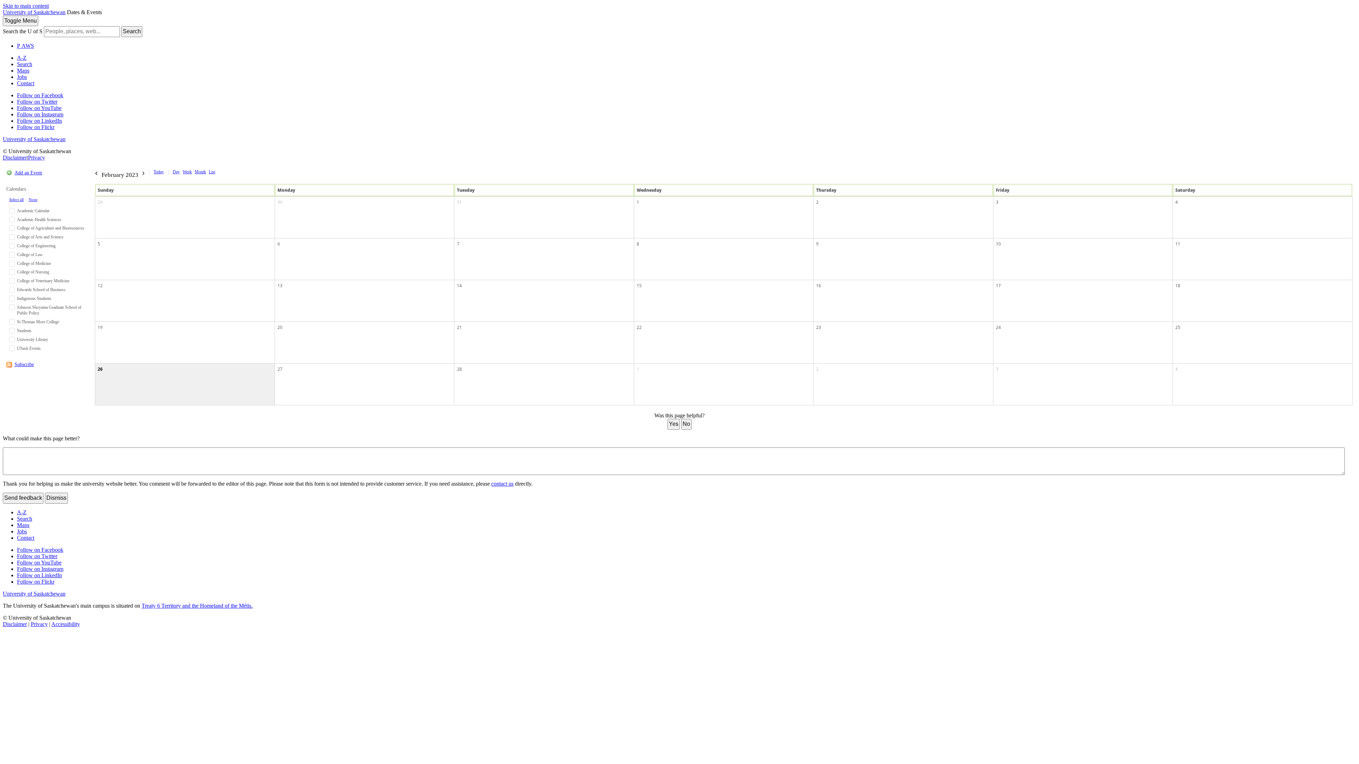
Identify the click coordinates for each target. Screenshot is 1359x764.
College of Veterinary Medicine (43, 280)
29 (100, 202)
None (33, 199)
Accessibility (65, 624)
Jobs (22, 77)
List (212, 172)
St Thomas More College (38, 321)
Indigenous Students (34, 298)
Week (187, 172)
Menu (20, 21)
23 (818, 327)
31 (459, 202)
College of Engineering (36, 245)
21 (459, 327)
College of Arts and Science (40, 237)
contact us (502, 484)
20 (279, 327)
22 (639, 327)
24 (998, 327)
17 (998, 286)
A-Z (22, 58)
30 (279, 202)
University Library (32, 339)
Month (200, 172)
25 (1177, 327)
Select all (16, 199)
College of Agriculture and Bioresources (50, 228)
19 (100, 327)
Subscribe (24, 364)
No (686, 424)
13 (279, 286)
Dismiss (56, 498)
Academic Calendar (33, 210)
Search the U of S (22, 31)
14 (459, 286)
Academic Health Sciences (39, 219)
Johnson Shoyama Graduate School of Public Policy (49, 310)
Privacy (36, 158)
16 (818, 286)
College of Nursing (33, 272)
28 (459, 369)
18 (1177, 286)
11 (1177, 244)
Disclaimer (15, 158)
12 (100, 286)
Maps (23, 71)
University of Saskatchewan (34, 12)
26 (100, 369)
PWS (25, 46)
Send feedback (23, 498)
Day (176, 172)
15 (639, 286)
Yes (673, 424)
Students (24, 330)
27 (279, 369)
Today (159, 172)
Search (132, 31)
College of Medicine (34, 263)
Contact (25, 83)
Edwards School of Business (41, 289)
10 (998, 244)
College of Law (30, 254)
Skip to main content (26, 6)
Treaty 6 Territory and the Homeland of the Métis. (197, 606)
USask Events (29, 348)
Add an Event (28, 172)
